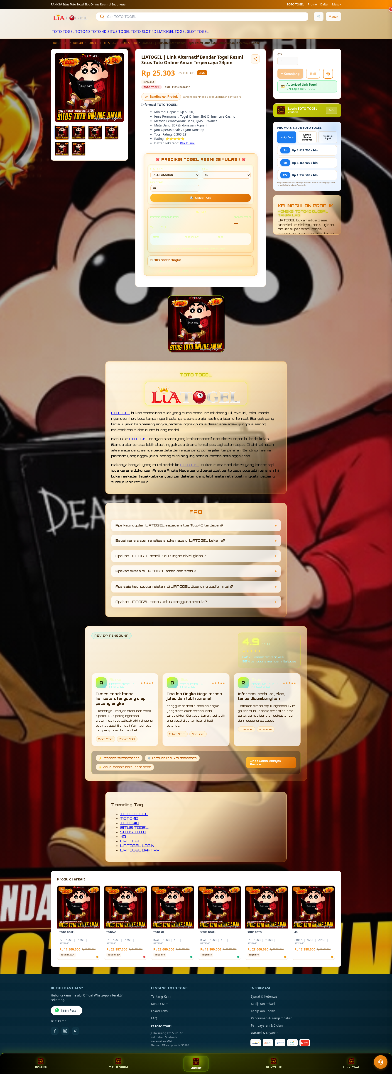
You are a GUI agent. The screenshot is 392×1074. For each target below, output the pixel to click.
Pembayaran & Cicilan (267, 1025)
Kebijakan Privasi (263, 1004)
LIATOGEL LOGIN (137, 845)
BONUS (41, 1067)
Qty (279, 54)
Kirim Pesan (69, 1011)
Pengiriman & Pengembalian (271, 1018)
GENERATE (200, 197)
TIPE (205, 168)
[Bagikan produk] (255, 58)
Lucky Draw (287, 137)
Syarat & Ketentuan (265, 996)
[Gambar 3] (95, 132)
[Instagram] (65, 1031)
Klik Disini (187, 143)
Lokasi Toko (159, 1011)
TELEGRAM (118, 1067)
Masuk (336, 4)
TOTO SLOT (141, 31)
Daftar (324, 4)
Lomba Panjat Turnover (307, 137)
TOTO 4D (99, 31)
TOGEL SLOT (185, 31)
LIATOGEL (165, 31)
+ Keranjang (290, 73)
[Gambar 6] (78, 149)
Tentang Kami (161, 996)
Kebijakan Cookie (263, 1011)
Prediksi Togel (328, 137)
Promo (312, 4)
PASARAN (156, 168)
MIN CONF (156, 182)
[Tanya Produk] (328, 74)
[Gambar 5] (62, 149)
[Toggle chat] (380, 1062)
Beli (313, 73)
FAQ (154, 1018)
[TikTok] (75, 1031)
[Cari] (102, 16)
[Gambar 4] (111, 132)
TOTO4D (82, 31)
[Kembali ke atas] (382, 1051)
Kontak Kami (160, 1004)
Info (331, 110)
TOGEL (202, 31)
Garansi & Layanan (264, 1033)
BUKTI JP (274, 1067)
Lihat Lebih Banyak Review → (265, 762)
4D (154, 31)
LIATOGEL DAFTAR (139, 850)
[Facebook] (55, 1031)
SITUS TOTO (130, 43)
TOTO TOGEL (295, 4)
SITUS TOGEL (119, 31)
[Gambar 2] (78, 132)
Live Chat (351, 1067)
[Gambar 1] (62, 132)
